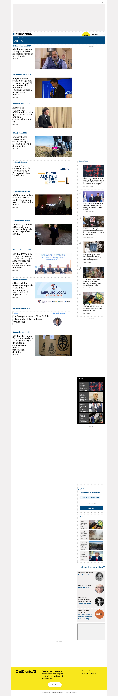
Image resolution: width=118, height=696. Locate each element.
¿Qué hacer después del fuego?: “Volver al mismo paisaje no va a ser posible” (84, 546)
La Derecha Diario (56, 2)
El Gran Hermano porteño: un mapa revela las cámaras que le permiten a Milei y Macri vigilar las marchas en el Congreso (93, 181)
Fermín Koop (86, 313)
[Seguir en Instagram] (89, 673)
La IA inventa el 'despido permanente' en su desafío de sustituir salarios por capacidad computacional (93, 231)
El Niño (99, 2)
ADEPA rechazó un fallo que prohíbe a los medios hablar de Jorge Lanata (22, 53)
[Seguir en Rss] (95, 673)
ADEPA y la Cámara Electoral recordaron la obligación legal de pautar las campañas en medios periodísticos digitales (22, 344)
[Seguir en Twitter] (83, 673)
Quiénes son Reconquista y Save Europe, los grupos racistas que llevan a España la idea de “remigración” (93, 257)
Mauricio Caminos (88, 186)
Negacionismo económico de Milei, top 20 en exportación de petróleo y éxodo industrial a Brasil (93, 206)
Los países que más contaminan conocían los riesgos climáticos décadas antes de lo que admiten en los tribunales (83, 556)
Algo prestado (104, 2)
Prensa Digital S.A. (45, 692)
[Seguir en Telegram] (87, 673)
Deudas (79, 2)
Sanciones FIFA (85, 2)
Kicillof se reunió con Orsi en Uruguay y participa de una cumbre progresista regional (83, 408)
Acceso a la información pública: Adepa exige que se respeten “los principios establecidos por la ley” (22, 114)
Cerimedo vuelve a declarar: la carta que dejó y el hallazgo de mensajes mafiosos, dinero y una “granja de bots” (84, 418)
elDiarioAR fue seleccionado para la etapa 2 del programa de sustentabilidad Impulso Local (22, 289)
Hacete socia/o (86, 35)
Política (15, 313)
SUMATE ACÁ (54, 685)
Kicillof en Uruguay (65, 2)
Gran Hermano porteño (39, 2)
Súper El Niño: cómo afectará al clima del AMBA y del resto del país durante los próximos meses (84, 535)
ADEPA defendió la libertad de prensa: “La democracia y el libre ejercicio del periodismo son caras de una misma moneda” (22, 260)
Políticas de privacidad (57, 692)
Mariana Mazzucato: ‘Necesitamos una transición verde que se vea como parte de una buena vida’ (92, 307)
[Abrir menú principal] (104, 34)
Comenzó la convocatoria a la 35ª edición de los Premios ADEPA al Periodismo (21, 171)
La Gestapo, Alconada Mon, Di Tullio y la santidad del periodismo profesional (31, 319)
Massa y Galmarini (73, 2)
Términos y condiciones (71, 692)
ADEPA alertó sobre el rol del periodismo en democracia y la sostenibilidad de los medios (22, 200)
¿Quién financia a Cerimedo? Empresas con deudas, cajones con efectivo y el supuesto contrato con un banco (84, 397)
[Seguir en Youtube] (92, 673)
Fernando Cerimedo (48, 2)
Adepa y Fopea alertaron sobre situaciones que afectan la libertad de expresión (21, 141)
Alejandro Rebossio (88, 211)
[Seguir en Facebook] (84, 673)
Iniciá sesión (95, 34)
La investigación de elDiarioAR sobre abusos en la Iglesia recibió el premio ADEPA (22, 229)
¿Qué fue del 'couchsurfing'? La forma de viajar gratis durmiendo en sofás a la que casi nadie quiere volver (93, 282)
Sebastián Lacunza (59, 313)
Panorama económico (28, 2)
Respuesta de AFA (93, 2)
